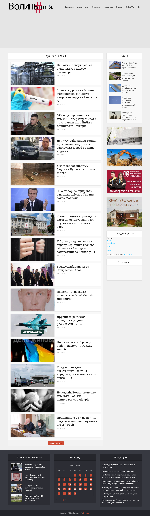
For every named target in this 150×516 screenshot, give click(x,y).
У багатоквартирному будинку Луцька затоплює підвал (76, 169)
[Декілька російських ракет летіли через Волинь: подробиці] (115, 88)
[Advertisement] (75, 31)
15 (75, 484)
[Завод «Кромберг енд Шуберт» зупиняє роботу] (115, 65)
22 (75, 489)
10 (85, 480)
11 (91, 480)
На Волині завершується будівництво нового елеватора (74, 68)
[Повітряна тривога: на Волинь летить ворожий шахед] (115, 115)
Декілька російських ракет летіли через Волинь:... (129, 89)
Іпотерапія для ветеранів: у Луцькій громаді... (34, 487)
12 (59, 484)
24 (85, 489)
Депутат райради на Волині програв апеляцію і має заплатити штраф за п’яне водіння (77, 146)
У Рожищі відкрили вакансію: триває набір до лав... (35, 467)
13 (64, 484)
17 (85, 484)
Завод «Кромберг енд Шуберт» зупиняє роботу (129, 65)
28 (70, 493)
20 (64, 489)
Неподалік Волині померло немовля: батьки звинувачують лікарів (76, 396)
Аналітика (82, 7)
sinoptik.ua (128, 254)
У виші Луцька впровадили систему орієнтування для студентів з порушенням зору (76, 221)
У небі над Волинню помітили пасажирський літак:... (128, 102)
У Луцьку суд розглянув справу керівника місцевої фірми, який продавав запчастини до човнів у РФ (76, 246)
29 (75, 493)
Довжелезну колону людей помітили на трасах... (128, 76)
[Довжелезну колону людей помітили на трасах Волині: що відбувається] (115, 76)
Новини (96, 7)
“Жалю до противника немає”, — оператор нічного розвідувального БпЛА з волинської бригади (76, 121)
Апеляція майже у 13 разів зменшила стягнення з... (34, 498)
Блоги (119, 7)
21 (70, 489)
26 (59, 493)
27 (64, 493)
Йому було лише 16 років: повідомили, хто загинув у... (35, 477)
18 (91, 484)
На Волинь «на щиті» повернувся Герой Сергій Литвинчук (75, 295)
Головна (69, 7)
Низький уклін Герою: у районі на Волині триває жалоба (74, 345)
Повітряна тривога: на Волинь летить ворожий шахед (129, 116)
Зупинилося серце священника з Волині (118, 471)
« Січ (58, 499)
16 (80, 484)
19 (59, 489)
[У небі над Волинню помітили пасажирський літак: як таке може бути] (115, 100)
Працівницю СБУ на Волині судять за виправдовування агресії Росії (77, 421)
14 (70, 484)
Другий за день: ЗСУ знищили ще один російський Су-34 (71, 320)
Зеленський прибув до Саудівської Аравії (73, 268)
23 (80, 489)
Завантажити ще (55, 443)
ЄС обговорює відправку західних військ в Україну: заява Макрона (76, 194)
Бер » (63, 499)
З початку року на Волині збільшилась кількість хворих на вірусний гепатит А (77, 95)
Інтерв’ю (108, 7)
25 (91, 489)
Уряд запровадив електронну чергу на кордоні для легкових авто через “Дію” (76, 372)
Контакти (86, 513)
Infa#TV (130, 7)
